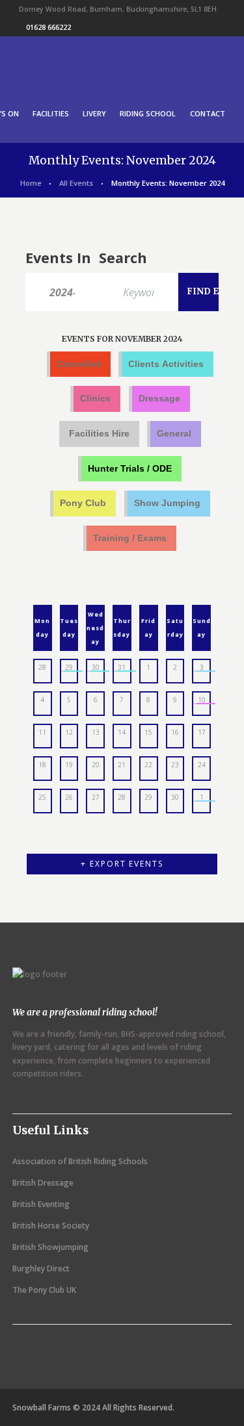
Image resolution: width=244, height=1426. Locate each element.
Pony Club (83, 503)
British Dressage (43, 1182)
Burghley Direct (41, 1268)
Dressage (159, 398)
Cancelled (79, 364)
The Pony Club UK (44, 1289)
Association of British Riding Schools (80, 1161)
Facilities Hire (99, 433)
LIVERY (94, 113)
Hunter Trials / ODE (130, 468)
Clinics (95, 398)
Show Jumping (167, 503)
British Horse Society (50, 1225)
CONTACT (207, 113)
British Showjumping (50, 1247)
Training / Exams (130, 538)
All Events (76, 182)
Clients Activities (166, 364)
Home (31, 182)
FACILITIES (51, 113)
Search (123, 257)
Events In (58, 257)
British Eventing (41, 1204)
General (174, 433)
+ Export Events (122, 863)
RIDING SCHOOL (148, 113)
